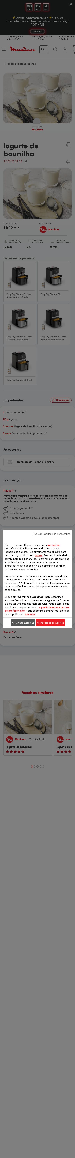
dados (38, 555)
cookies (30, 613)
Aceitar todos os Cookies (50, 622)
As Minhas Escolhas (23, 622)
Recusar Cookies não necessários (51, 533)
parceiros (53, 544)
